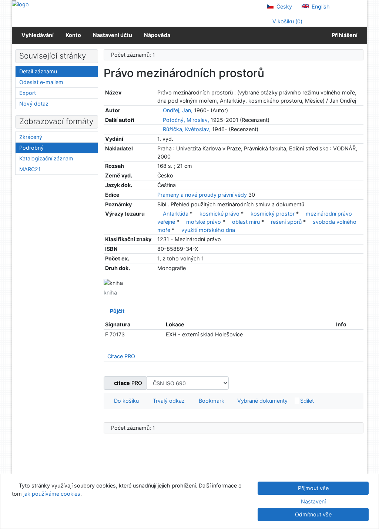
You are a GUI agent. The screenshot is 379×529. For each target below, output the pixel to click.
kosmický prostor (273, 213)
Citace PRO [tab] (121, 356)
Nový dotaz (33, 103)
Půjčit (116, 311)
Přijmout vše (313, 488)
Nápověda (157, 35)
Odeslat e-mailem (41, 82)
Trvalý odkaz (167, 400)
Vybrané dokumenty (262, 400)
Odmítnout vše (313, 514)
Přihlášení (343, 35)
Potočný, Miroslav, (186, 120)
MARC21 (30, 169)
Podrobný (31, 147)
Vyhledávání (37, 35)
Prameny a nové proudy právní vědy (202, 195)
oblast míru (246, 222)
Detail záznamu (38, 71)
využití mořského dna (208, 230)
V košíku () (286, 21)
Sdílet (306, 400)
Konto (73, 35)
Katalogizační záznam (46, 158)
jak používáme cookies (51, 493)
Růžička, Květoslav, (187, 129)
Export (27, 93)
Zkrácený (30, 137)
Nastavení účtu (112, 35)
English (320, 6)
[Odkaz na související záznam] (159, 110)
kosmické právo (219, 213)
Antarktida (175, 213)
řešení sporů (286, 222)
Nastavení (313, 501)
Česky (283, 6)
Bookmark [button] (210, 400)
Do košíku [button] (125, 400)
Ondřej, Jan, (177, 110)
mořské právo (203, 222)
